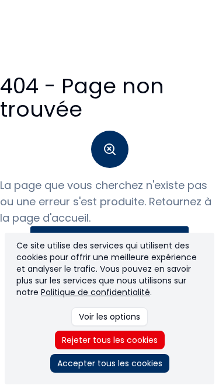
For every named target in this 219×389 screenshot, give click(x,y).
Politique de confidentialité (95, 292)
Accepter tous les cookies (109, 363)
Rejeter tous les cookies (110, 340)
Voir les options (109, 317)
